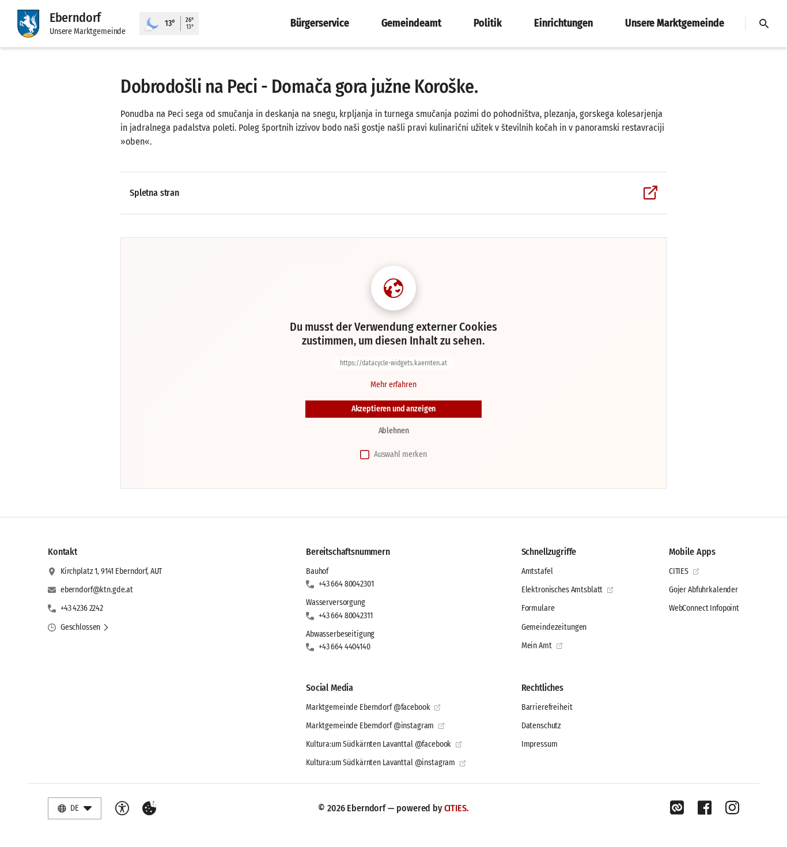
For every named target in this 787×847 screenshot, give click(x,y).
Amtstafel (537, 571)
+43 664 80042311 (346, 616)
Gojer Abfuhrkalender (703, 590)
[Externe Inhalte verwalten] (149, 808)
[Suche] (764, 23)
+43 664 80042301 (346, 584)
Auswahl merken (400, 454)
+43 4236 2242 (81, 608)
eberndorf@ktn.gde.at (96, 590)
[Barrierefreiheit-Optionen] (122, 808)
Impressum (539, 744)
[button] (84, 627)
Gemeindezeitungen (554, 627)
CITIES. (456, 808)
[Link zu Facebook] (705, 808)
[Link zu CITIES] (677, 808)
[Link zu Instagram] (732, 808)
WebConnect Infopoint (704, 608)
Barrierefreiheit (547, 707)
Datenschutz (541, 726)
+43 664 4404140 (344, 647)
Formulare (538, 608)
